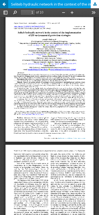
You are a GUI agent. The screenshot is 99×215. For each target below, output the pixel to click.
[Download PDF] (95, 4)
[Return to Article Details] (4, 4)
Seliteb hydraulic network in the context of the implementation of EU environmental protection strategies (55, 4)
